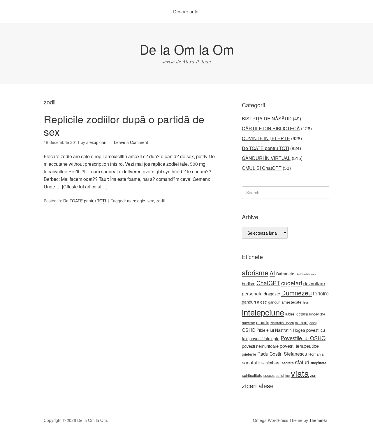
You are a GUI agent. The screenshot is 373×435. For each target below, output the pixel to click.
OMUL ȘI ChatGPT (261, 168)
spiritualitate (252, 375)
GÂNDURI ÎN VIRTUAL (266, 158)
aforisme (255, 272)
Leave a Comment (131, 142)
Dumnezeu (296, 292)
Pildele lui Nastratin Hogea (280, 330)
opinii (312, 322)
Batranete (285, 274)
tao (287, 375)
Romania (315, 354)
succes (269, 375)
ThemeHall (319, 420)
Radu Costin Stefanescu (282, 353)
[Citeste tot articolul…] (84, 186)
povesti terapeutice (299, 346)
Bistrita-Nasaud (306, 274)
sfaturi (302, 362)
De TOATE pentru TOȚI (84, 201)
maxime (248, 322)
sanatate (251, 362)
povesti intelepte (264, 338)
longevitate (317, 314)
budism (248, 283)
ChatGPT (268, 283)
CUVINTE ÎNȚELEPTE (266, 138)
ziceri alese (258, 385)
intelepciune (263, 312)
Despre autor (186, 11)
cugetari (291, 282)
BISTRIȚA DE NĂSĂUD (267, 118)
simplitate (318, 363)
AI (272, 273)
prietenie (249, 354)
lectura (301, 314)
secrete (288, 363)
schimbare (271, 363)
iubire (289, 314)
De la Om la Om (187, 49)
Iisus (305, 302)
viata (300, 373)
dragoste (272, 294)
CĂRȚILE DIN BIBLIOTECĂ (271, 128)
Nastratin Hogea (282, 322)
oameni (301, 322)
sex (150, 201)
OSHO (248, 330)
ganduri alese (254, 302)
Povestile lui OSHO (303, 338)
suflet (280, 375)
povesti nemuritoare (260, 346)
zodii (160, 201)
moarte (262, 322)
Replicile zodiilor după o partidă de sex (124, 125)
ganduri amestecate (284, 302)
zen (313, 375)
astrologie (136, 201)
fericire (321, 293)
